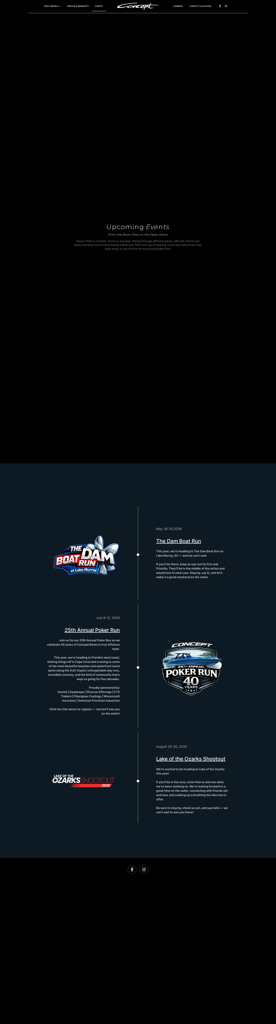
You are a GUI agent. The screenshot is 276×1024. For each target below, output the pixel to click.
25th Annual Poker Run (92, 630)
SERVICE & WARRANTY (78, 6)
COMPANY (178, 6)
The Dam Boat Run (178, 541)
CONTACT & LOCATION (200, 6)
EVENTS (99, 6)
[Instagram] (226, 6)
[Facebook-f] (220, 6)
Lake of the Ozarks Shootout (190, 759)
